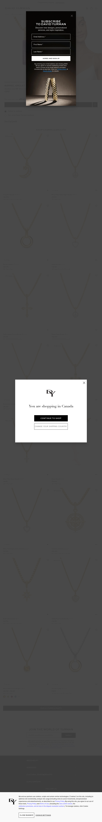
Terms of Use (47, 71)
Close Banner (26, 815)
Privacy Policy (62, 69)
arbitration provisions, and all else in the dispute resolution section (41, 806)
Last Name (38, 51)
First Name (38, 44)
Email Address (39, 36)
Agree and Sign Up (51, 58)
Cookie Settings (43, 815)
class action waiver (65, 803)
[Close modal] (72, 15)
